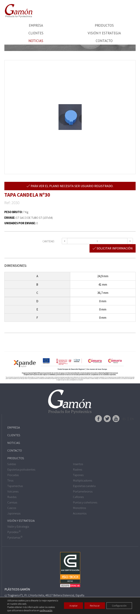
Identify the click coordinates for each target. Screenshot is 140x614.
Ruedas (11, 497)
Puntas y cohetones (85, 502)
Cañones (78, 497)
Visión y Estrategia (104, 33)
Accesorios (79, 513)
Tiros (10, 480)
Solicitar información (114, 248)
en (132, 419)
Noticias (35, 41)
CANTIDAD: (48, 241)
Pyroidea (14, 532)
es (124, 419)
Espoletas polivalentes (21, 469)
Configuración (119, 605)
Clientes (35, 33)
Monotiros (79, 508)
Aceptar (73, 605)
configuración (46, 610)
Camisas (12, 502)
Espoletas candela (84, 486)
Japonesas (13, 513)
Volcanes (12, 491)
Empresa (36, 25)
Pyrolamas (14, 537)
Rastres (77, 469)
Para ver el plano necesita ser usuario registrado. (71, 186)
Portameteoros (82, 491)
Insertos (78, 464)
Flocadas (13, 475)
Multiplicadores (82, 480)
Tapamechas (15, 486)
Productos (104, 25)
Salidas (11, 464)
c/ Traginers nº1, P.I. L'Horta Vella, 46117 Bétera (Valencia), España (44, 595)
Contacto (104, 41)
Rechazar (95, 605)
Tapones (78, 475)
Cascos (11, 508)
